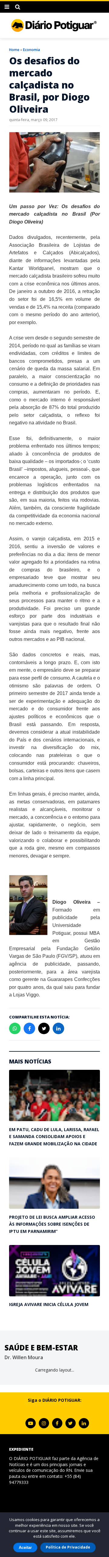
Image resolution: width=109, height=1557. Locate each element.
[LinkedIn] (84, 1423)
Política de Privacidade (68, 1547)
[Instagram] (44, 1423)
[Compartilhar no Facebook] (29, 1028)
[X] (70, 1423)
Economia (31, 49)
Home (14, 49)
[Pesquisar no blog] (17, 7)
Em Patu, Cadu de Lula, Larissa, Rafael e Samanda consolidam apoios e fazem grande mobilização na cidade (54, 1137)
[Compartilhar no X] (44, 1028)
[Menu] (7, 7)
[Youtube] (30, 1423)
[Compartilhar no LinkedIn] (58, 1028)
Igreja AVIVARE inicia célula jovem (48, 1304)
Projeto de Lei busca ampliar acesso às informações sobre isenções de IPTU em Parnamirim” (52, 1224)
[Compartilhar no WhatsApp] (15, 1028)
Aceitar (25, 1547)
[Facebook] (57, 1423)
